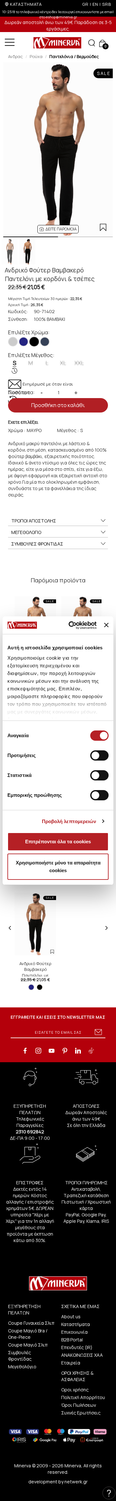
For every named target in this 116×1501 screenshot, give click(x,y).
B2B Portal (72, 1340)
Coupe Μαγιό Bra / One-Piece (27, 1334)
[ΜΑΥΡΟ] (34, 341)
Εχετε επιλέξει (23, 422)
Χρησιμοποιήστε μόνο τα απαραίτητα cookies (58, 866)
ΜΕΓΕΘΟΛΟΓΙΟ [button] (26, 532)
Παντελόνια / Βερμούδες (74, 56)
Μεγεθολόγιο (22, 1366)
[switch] (99, 755)
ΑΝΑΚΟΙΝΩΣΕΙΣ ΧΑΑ (82, 1355)
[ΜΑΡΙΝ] (23, 341)
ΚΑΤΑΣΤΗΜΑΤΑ (26, 4)
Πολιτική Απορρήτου (83, 1397)
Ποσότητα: (21, 392)
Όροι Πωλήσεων (78, 1405)
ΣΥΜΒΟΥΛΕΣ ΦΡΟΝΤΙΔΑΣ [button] (37, 544)
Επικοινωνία (74, 1332)
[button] (58, 229)
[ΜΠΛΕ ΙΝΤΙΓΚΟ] (45, 341)
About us (71, 1316)
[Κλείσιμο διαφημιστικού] (106, 625)
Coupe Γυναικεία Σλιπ (31, 1323)
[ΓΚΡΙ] (13, 341)
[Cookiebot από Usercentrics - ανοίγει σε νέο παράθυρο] (72, 625)
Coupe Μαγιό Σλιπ (28, 1345)
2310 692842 (30, 1132)
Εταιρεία (70, 1363)
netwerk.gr (76, 1482)
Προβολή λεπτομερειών (69, 821)
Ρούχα (36, 56)
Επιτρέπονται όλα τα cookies (58, 841)
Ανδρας (15, 56)
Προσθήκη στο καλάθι (58, 405)
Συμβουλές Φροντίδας (20, 1355)
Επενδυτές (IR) (76, 1347)
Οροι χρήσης (75, 1390)
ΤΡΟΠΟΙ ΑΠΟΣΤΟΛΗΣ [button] (33, 521)
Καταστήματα (75, 1324)
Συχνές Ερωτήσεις (81, 1413)
